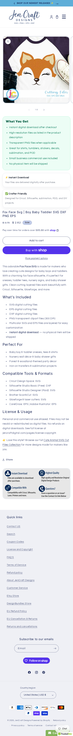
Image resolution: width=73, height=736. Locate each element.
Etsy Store (13, 596)
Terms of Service (16, 565)
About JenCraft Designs (20, 580)
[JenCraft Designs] (24, 17)
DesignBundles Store (19, 603)
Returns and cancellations (22, 626)
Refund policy (15, 572)
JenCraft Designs (23, 720)
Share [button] (9, 459)
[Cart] (57, 17)
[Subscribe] (55, 648)
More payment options (36, 258)
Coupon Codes (15, 542)
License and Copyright (20, 549)
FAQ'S (10, 557)
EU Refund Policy (17, 611)
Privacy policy (17, 725)
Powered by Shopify (41, 720)
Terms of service (35, 725)
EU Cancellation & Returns (22, 619)
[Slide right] (44, 110)
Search (11, 534)
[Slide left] (29, 110)
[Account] (51, 17)
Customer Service (17, 588)
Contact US (13, 526)
